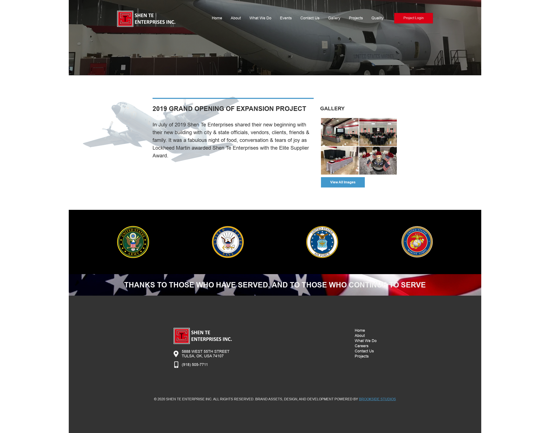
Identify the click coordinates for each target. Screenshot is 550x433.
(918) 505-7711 (195, 364)
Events (286, 18)
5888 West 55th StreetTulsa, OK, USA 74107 (205, 353)
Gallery (334, 18)
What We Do (260, 18)
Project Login (413, 18)
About (236, 18)
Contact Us (309, 18)
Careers (361, 346)
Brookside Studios (377, 399)
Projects (356, 18)
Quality (377, 18)
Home (217, 18)
